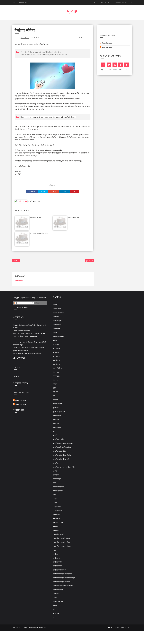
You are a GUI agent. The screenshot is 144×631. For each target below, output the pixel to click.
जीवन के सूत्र (56, 360)
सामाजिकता (56, 594)
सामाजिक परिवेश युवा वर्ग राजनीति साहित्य (64, 578)
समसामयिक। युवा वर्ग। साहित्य (61, 542)
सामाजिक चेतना (57, 558)
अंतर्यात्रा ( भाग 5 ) (73, 217)
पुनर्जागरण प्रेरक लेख (59, 412)
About (123, 627)
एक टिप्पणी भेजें (19, 281)
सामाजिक (55, 554)
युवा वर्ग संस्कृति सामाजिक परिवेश (62, 447)
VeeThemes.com (41, 627)
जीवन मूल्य (56, 372)
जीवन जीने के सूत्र (58, 368)
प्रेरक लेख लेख (57, 427)
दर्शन (54, 388)
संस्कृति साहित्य (57, 507)
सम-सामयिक (56, 518)
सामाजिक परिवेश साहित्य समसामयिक (63, 586)
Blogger (35, 298)
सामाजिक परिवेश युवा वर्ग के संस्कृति (62, 574)
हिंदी (54, 609)
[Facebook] (103, 65)
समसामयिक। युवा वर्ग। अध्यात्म (61, 538)
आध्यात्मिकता (56, 329)
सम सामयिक (56, 515)
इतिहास (55, 332)
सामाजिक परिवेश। (58, 590)
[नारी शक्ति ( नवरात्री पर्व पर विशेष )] (22, 239)
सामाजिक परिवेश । (58, 566)
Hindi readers (24, 2)
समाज (54, 550)
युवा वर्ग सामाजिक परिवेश (59, 451)
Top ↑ (128, 627)
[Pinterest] (120, 65)
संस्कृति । (55, 503)
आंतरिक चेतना (57, 309)
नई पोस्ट (15, 261)
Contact (116, 627)
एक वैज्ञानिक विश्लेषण (58, 337)
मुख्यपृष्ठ (16, 376)
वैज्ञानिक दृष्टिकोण (58, 491)
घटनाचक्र (56, 344)
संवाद (54, 495)
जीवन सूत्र (56, 380)
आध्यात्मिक (56, 317)
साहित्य (55, 598)
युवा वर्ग (55, 435)
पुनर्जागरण (55, 408)
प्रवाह (72, 11)
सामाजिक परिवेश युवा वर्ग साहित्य (61, 582)
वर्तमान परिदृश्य (57, 479)
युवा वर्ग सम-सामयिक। (59, 439)
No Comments (85, 38)
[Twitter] (109, 65)
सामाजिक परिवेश (57, 562)
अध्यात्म (55, 305)
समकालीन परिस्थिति (58, 522)
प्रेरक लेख (56, 419)
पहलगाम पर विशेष (57, 404)
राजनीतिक (56, 475)
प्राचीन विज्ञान (57, 416)
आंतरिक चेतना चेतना (58, 313)
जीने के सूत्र (56, 356)
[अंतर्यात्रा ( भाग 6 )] (22, 223)
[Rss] (126, 65)
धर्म (54, 396)
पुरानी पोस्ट (89, 261)
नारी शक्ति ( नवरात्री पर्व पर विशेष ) (39, 233)
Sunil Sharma (25, 38)
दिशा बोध (55, 392)
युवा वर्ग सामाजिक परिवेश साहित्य (61, 459)
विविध (54, 483)
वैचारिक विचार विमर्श (58, 487)
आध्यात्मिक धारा (57, 325)
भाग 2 (54, 431)
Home (14, 2)
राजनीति (55, 471)
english (56, 613)
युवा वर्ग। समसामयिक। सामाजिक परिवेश (64, 467)
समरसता (55, 526)
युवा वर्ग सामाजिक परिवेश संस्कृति (62, 455)
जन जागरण (56, 352)
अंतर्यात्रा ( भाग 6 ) (35, 217)
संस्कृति (55, 499)
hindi (55, 617)
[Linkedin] (114, 65)
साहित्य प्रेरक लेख (58, 602)
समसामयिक (56, 530)
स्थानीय (55, 605)
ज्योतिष (55, 384)
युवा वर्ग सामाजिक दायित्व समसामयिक (63, 443)
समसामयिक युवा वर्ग (58, 534)
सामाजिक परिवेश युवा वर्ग (59, 570)
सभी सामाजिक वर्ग (57, 511)
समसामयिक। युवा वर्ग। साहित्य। (62, 546)
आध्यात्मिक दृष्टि (57, 321)
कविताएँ (55, 340)
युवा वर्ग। (55, 463)
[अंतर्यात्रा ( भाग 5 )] (60, 223)
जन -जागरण (56, 348)
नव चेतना (55, 400)
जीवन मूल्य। (56, 376)
